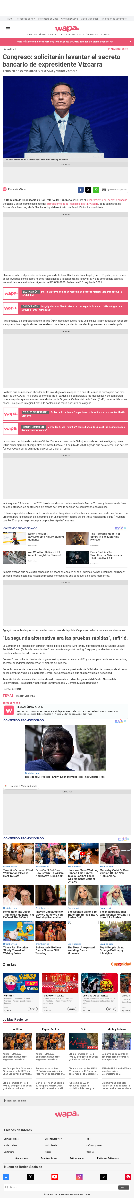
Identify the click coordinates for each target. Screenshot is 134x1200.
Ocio (88, 1139)
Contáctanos (21, 1158)
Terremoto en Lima (48, 18)
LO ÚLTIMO (28, 34)
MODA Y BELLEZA (55, 34)
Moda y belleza (10, 1145)
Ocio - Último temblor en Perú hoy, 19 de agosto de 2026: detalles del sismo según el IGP (65, 41)
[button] (130, 42)
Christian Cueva (69, 18)
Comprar (33, 1009)
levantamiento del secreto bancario (106, 200)
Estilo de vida (51, 1145)
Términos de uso (49, 1158)
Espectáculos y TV (53, 1139)
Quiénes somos (77, 1158)
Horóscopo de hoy (25, 18)
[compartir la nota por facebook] (81, 190)
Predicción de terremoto (114, 18)
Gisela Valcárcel (89, 18)
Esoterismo (9, 1152)
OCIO (79, 34)
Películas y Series (94, 1145)
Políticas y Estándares (108, 1158)
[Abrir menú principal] (8, 28)
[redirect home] (67, 32)
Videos (48, 1152)
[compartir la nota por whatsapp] (96, 190)
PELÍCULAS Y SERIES (90, 34)
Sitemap (90, 1152)
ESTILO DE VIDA (69, 34)
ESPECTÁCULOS (40, 34)
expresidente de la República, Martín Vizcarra (72, 203)
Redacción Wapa (17, 189)
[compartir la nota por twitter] (88, 190)
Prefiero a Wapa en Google (23, 786)
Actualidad (9, 49)
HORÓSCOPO (105, 34)
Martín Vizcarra (25, 696)
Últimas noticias (11, 1139)
